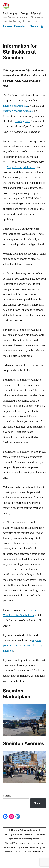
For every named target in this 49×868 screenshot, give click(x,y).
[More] (42, 26)
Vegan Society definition (21, 167)
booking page (22, 121)
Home (7, 26)
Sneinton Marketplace (15, 106)
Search (7, 796)
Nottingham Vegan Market (22, 13)
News (34, 26)
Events (19, 26)
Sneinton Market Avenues (18, 111)
